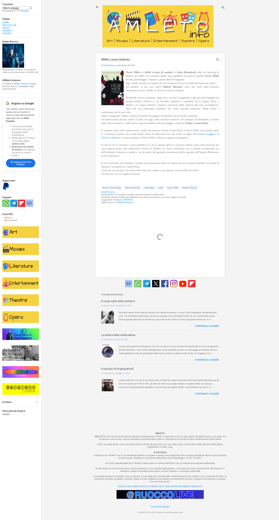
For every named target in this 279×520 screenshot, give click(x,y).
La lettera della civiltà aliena (118, 334)
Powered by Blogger (160, 506)
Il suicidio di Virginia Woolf (117, 368)
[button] (217, 60)
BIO (110, 199)
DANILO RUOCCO (141, 486)
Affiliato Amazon (125, 202)
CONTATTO (127, 199)
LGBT (160, 187)
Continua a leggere (207, 326)
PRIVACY (7, 33)
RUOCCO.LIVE (124, 486)
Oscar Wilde (173, 187)
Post (9, 217)
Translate (24, 11)
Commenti (12, 220)
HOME (5, 22)
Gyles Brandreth (132, 187)
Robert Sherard (189, 187)
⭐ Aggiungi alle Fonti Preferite (20, 163)
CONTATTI (7, 30)
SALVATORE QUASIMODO (178, 486)
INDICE (6, 28)
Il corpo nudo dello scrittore (118, 301)
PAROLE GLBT (157, 486)
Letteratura (149, 187)
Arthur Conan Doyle (112, 187)
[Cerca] (223, 7)
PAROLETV (197, 486)
